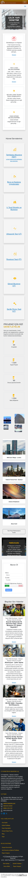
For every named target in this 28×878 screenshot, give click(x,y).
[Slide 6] (19, 28)
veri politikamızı (19, 875)
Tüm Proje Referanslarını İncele (14, 531)
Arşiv (3, 836)
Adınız (7, 573)
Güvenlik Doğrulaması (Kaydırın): (13, 583)
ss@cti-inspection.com (9, 803)
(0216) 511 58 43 (7, 806)
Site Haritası (6, 863)
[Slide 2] (9, 28)
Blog (3, 834)
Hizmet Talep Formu (7, 831)
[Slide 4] (14, 28)
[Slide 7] (21, 28)
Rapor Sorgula (6, 853)
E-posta (7, 577)
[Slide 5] (16, 28)
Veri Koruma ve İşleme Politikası (10, 850)
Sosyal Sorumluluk (7, 847)
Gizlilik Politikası (17, 863)
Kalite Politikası (6, 825)
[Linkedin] (4, 813)
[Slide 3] (12, 28)
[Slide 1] (7, 28)
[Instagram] (2, 813)
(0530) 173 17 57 (7, 808)
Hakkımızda (14, 543)
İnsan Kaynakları (6, 828)
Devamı (14, 55)
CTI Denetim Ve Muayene (11, 856)
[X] (7, 813)
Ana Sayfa (4, 822)
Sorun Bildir (7, 866)
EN (25, 6)
